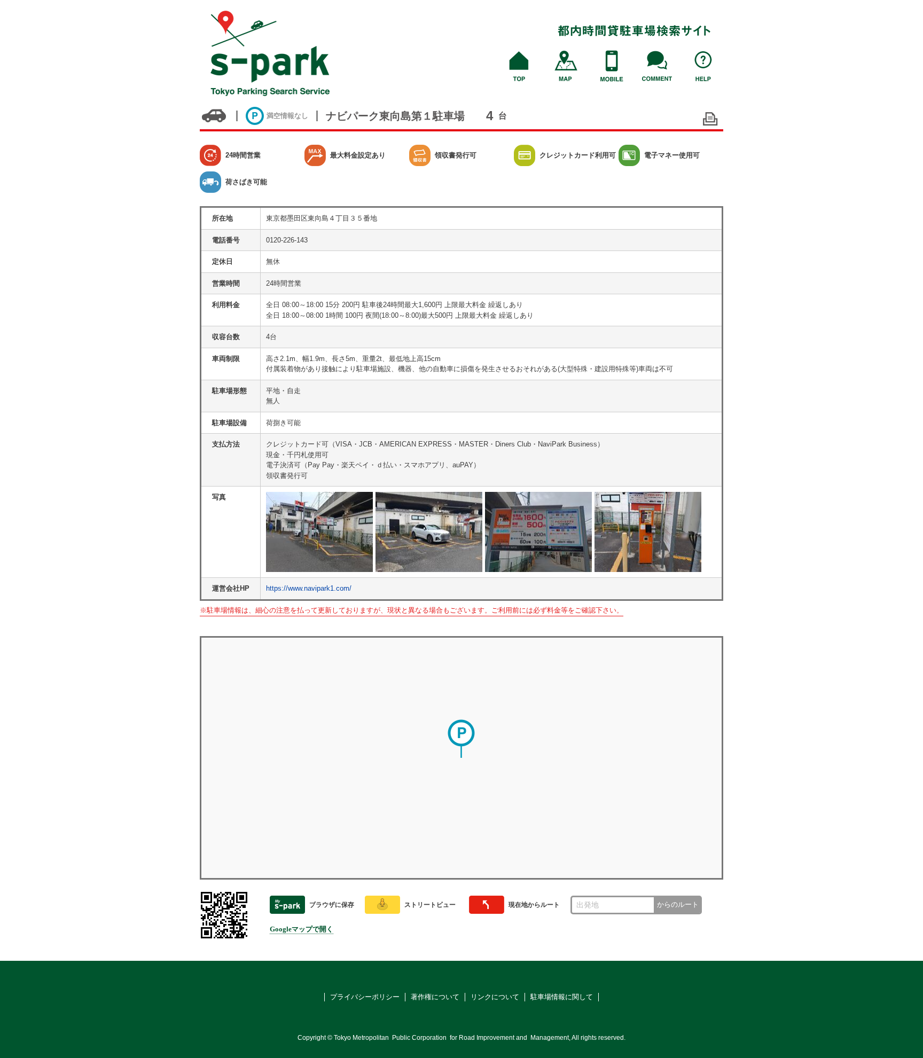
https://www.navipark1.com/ (308, 588)
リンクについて (495, 997)
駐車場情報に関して (561, 997)
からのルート (678, 904)
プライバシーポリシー (365, 997)
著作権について (435, 997)
